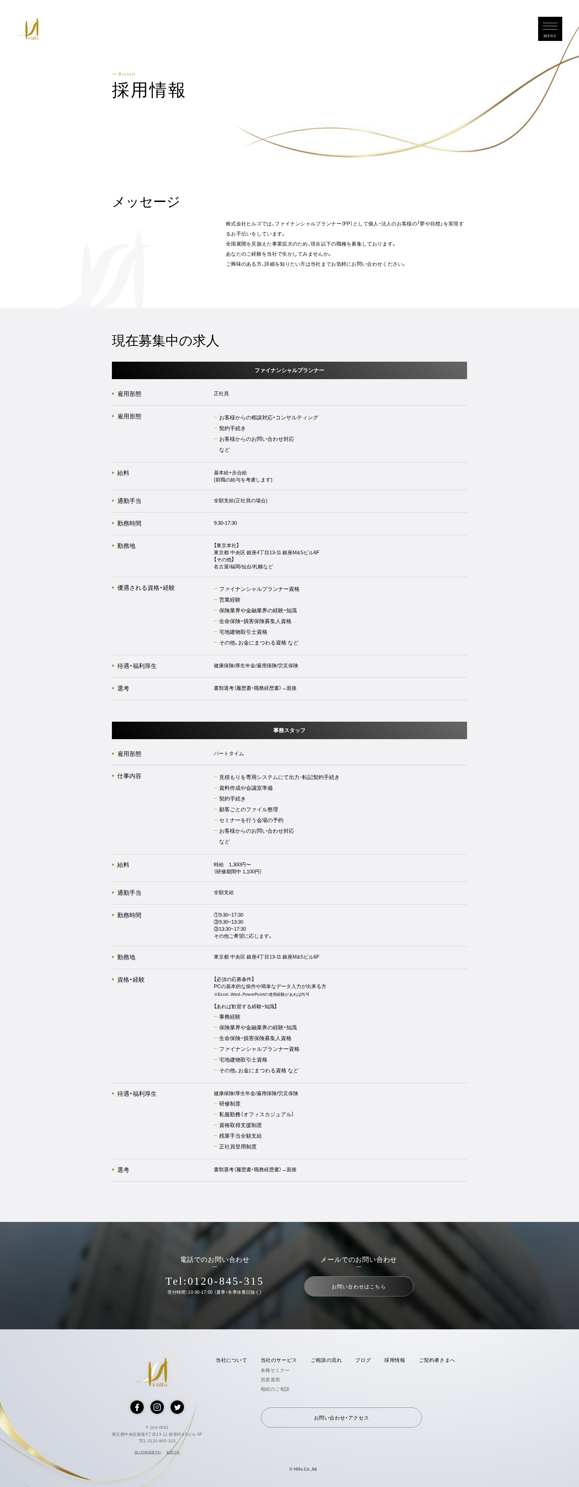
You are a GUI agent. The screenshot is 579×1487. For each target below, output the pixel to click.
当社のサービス (279, 1360)
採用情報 (394, 1360)
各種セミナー (275, 1370)
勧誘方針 (173, 1452)
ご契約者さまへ (437, 1360)
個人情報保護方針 (147, 1452)
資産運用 (270, 1379)
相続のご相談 (275, 1389)
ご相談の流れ (326, 1360)
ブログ (363, 1360)
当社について (231, 1360)
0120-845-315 (226, 1281)
